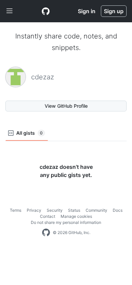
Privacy (34, 210)
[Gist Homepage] (46, 11)
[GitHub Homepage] (46, 232)
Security (55, 210)
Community (96, 210)
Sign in (86, 11)
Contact (47, 216)
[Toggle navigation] (9, 11)
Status (74, 210)
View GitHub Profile (66, 106)
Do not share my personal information (66, 222)
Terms (15, 210)
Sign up (114, 11)
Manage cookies (76, 216)
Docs (118, 210)
